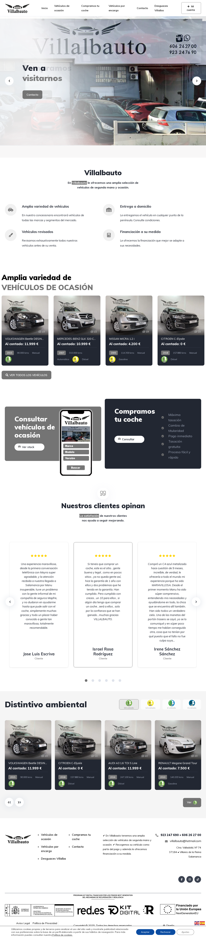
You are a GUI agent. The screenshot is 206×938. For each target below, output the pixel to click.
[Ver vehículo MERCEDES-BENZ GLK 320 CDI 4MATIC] (77, 331)
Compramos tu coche (90, 8)
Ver (189, 802)
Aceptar (145, 932)
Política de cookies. (62, 934)
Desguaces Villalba (161, 8)
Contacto (142, 8)
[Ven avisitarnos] (103, 80)
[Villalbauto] (17, 8)
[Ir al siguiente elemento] (19, 802)
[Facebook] (181, 879)
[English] (197, 922)
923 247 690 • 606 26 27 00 (180, 835)
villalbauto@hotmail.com (185, 841)
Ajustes (185, 932)
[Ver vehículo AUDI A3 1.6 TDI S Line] (128, 755)
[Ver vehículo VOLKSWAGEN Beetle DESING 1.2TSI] (25, 331)
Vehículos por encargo (117, 8)
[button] (86, 680)
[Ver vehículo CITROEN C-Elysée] (181, 331)
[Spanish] (202, 922)
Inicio (45, 8)
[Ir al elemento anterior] (9, 802)
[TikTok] (197, 879)
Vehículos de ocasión (61, 8)
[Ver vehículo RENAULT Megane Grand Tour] (178, 755)
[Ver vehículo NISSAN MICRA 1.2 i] (129, 331)
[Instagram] (189, 879)
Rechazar (165, 932)
